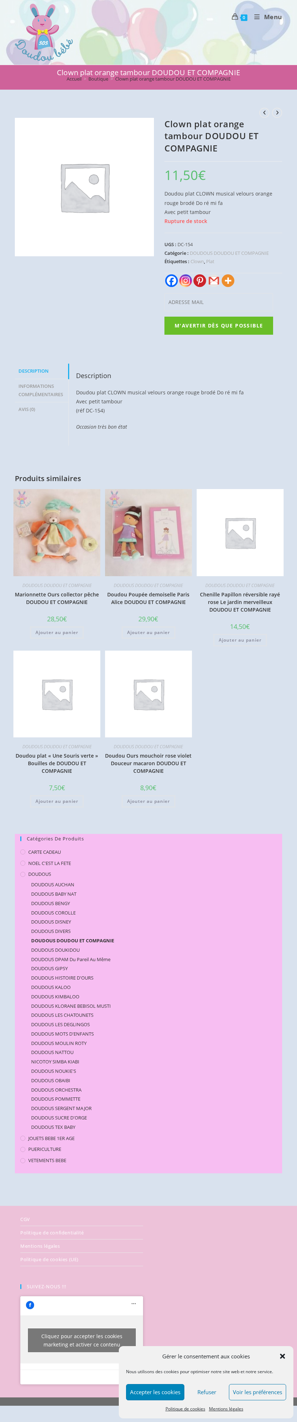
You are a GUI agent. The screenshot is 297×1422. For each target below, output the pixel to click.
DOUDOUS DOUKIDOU (55, 950)
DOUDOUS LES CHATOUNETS (62, 1015)
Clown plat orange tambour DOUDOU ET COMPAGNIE (173, 79)
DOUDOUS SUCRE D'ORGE (59, 1117)
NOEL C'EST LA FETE (49, 863)
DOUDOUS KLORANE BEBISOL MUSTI (71, 1006)
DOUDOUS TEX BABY (53, 1127)
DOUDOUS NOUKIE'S (53, 1071)
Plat (210, 261)
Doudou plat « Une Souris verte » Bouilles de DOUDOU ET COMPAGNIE (57, 763)
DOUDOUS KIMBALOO (55, 996)
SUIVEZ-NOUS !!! (46, 1286)
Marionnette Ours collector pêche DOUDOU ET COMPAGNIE (57, 598)
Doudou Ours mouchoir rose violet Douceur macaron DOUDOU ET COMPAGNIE (148, 763)
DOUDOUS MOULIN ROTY (59, 1043)
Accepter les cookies (155, 1392)
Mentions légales (226, 1409)
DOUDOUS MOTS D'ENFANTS (62, 1034)
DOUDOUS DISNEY (51, 921)
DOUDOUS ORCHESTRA (56, 1090)
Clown (197, 261)
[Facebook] (171, 280)
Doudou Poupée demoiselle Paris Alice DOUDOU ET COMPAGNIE (148, 598)
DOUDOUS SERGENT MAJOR (61, 1108)
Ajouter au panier (56, 632)
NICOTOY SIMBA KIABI (55, 1061)
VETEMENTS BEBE (47, 1160)
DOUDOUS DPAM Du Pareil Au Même (70, 959)
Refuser (206, 1392)
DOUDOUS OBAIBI (50, 1080)
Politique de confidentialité (52, 1232)
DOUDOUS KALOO (51, 987)
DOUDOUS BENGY (50, 903)
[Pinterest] (199, 280)
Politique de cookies (185, 1409)
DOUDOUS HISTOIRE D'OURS (62, 978)
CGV (25, 1219)
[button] (282, 1356)
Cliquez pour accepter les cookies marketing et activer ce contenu (81, 1340)
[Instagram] (185, 280)
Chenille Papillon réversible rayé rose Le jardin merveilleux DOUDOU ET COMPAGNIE (240, 602)
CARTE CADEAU (44, 852)
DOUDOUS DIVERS (51, 931)
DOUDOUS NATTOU (52, 1052)
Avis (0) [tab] (26, 409)
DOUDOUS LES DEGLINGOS (60, 1024)
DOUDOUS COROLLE (53, 912)
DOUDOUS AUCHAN (52, 884)
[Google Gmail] (214, 280)
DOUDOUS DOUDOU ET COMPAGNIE (229, 253)
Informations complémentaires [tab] (40, 390)
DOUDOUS (39, 874)
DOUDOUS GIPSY (49, 968)
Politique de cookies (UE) (49, 1259)
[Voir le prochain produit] (277, 113)
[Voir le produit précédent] (264, 113)
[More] (228, 280)
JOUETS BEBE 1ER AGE (51, 1138)
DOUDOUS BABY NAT (53, 894)
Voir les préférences (257, 1392)
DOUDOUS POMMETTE (55, 1099)
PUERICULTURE (44, 1149)
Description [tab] (33, 371)
